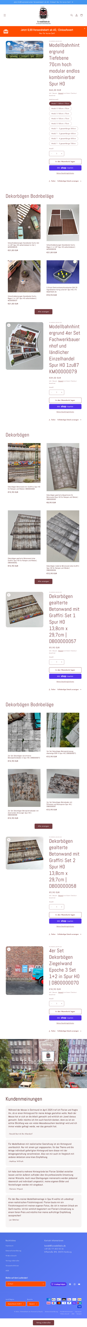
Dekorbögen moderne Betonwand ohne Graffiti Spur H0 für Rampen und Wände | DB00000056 (63, 568)
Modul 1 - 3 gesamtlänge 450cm (63, 133)
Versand (60, 93)
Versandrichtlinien (12, 1265)
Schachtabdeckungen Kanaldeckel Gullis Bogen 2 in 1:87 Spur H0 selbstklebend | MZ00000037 (22, 298)
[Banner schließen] (84, 28)
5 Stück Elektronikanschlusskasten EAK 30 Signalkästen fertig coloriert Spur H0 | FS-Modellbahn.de (62, 290)
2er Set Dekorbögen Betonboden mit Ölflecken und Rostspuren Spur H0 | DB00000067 (59, 804)
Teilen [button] (53, 181)
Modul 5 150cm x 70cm (60, 123)
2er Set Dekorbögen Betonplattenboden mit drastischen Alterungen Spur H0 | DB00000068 (23, 813)
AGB (7, 1270)
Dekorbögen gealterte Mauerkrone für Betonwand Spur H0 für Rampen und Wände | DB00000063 (62, 497)
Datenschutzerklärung (13, 1251)
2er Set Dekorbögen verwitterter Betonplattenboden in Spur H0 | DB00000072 (24, 757)
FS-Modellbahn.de (25, 1311)
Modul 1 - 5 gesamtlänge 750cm (63, 143)
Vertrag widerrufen (12, 1260)
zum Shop (43, 1075)
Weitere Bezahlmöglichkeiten (65, 173)
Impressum (9, 1246)
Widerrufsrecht (11, 1255)
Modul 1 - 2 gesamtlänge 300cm (63, 128)
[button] (4, 15)
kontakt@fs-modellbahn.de (55, 1245)
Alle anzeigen (43, 311)
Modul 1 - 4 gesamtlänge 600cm (63, 138)
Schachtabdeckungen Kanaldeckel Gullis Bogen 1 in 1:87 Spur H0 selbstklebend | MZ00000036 (61, 247)
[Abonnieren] (43, 1284)
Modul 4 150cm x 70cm (60, 118)
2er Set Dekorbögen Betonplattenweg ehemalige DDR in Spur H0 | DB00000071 (61, 752)
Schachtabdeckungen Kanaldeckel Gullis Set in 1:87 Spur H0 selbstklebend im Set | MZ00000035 (23, 245)
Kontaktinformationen (66, 1311)
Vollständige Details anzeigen (68, 181)
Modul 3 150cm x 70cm (60, 113)
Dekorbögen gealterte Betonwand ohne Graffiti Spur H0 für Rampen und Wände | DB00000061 (22, 561)
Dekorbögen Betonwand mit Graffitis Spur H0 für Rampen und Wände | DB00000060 (24, 488)
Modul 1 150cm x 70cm (60, 103)
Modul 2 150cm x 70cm (60, 108)
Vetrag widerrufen (43, 1322)
